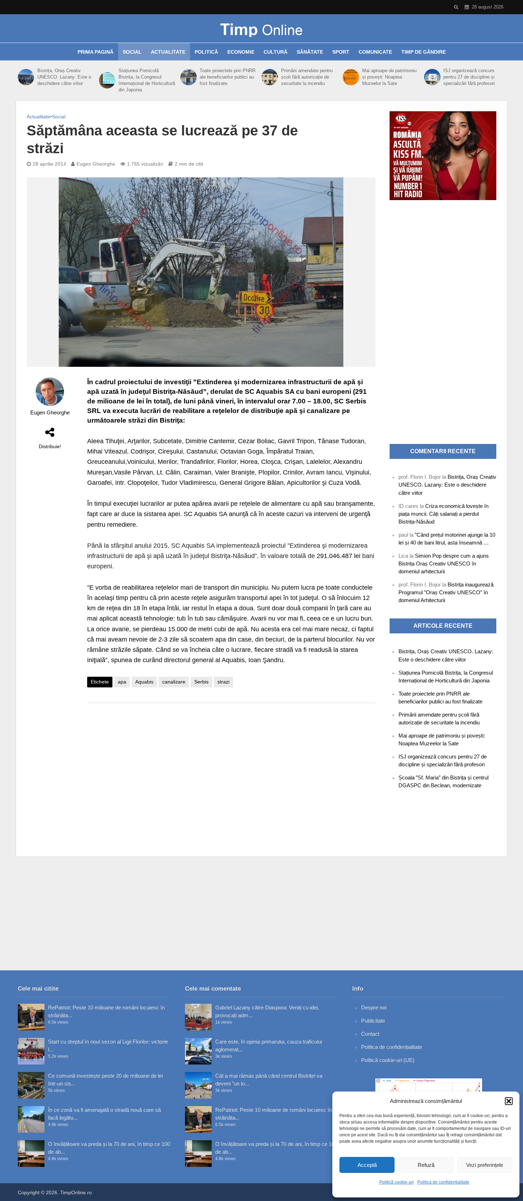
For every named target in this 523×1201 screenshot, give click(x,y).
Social (132, 52)
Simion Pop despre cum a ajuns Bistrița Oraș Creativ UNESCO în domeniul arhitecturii (443, 563)
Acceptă (367, 1165)
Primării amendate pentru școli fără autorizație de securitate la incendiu (307, 77)
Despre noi (373, 1007)
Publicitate (373, 1021)
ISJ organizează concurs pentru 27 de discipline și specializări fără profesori (469, 77)
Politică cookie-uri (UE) (387, 1060)
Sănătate (310, 52)
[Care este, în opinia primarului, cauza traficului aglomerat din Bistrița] (198, 1051)
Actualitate (168, 52)
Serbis (201, 682)
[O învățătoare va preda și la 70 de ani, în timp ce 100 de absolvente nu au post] (31, 1153)
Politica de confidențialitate (443, 1182)
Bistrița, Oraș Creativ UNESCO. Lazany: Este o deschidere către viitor (64, 77)
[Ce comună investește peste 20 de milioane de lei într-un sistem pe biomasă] (31, 1085)
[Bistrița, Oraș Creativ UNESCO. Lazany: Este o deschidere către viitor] (26, 77)
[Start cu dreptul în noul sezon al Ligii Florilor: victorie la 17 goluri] (31, 1051)
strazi (223, 682)
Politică (206, 52)
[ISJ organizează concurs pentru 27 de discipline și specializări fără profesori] (432, 77)
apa (122, 682)
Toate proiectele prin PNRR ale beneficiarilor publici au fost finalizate (227, 77)
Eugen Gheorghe (95, 164)
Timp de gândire (423, 52)
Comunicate (375, 52)
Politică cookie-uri (396, 1182)
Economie (240, 52)
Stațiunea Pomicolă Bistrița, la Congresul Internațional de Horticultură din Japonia (146, 80)
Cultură (275, 52)
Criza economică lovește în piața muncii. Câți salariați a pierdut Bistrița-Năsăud (443, 514)
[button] (508, 1101)
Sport (340, 52)
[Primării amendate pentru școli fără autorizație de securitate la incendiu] (270, 77)
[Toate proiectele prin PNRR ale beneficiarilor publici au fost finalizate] (188, 77)
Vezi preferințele (484, 1165)
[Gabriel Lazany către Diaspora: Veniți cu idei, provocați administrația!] (198, 1017)
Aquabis (144, 682)
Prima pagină (95, 52)
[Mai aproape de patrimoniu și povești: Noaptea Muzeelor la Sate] (351, 77)
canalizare (173, 682)
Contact (370, 1034)
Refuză (426, 1165)
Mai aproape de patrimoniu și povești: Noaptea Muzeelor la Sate (389, 77)
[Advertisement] (231, 765)
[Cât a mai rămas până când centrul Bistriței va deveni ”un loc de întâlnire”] (198, 1085)
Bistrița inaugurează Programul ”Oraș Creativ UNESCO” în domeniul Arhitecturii (445, 592)
